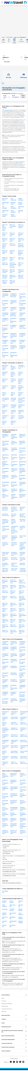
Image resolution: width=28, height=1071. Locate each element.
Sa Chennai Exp (6, 93)
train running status (15, 117)
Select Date (23, 96)
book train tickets (8, 110)
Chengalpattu (15, 97)
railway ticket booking (20, 161)
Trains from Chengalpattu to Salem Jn (11, 882)
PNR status (22, 115)
